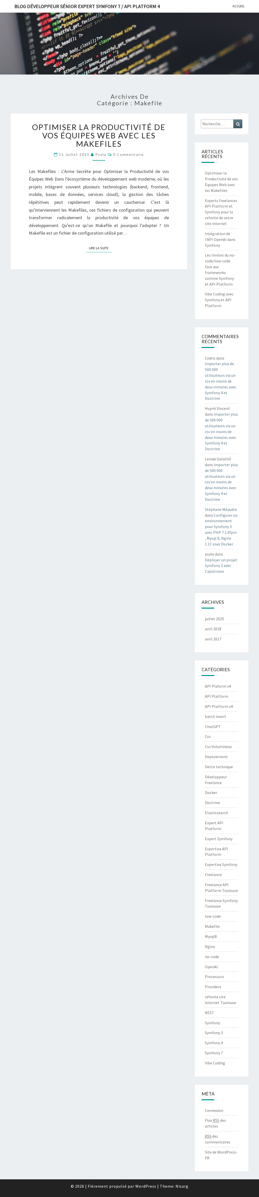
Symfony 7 (214, 1052)
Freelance (213, 874)
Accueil (238, 6)
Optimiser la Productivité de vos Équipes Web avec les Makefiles (98, 135)
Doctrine (212, 802)
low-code (213, 916)
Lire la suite (100, 248)
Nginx (210, 946)
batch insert (215, 716)
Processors (214, 976)
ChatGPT (213, 726)
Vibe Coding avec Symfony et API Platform (219, 299)
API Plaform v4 (218, 686)
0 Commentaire (128, 154)
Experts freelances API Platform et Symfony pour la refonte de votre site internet (221, 212)
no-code (212, 956)
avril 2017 (213, 638)
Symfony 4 (214, 1042)
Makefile (212, 926)
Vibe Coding (215, 1062)
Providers (213, 986)
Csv (208, 736)
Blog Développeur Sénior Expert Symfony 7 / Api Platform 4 (87, 6)
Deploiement (216, 756)
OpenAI (211, 966)
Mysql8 (211, 936)
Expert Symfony (218, 838)
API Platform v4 (219, 706)
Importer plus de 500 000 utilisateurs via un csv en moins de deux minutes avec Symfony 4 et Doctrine (220, 381)
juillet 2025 (214, 618)
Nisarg (182, 1186)
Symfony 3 (214, 1032)
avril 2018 (213, 628)
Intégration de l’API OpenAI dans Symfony (220, 239)
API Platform (216, 696)
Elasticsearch (216, 812)
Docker (211, 792)
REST (209, 1012)
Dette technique (219, 766)
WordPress (145, 1186)
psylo (100, 154)
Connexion (214, 1110)
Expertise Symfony (221, 864)
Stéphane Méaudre (221, 509)
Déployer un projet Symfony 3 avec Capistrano (221, 565)
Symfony (212, 1022)
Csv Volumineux (218, 746)
